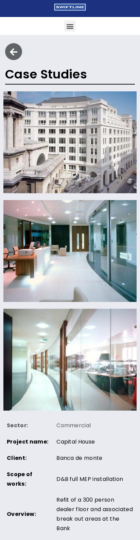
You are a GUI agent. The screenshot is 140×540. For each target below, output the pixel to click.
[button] (69, 26)
